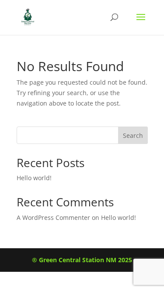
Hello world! (34, 178)
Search (133, 135)
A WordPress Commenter (53, 217)
